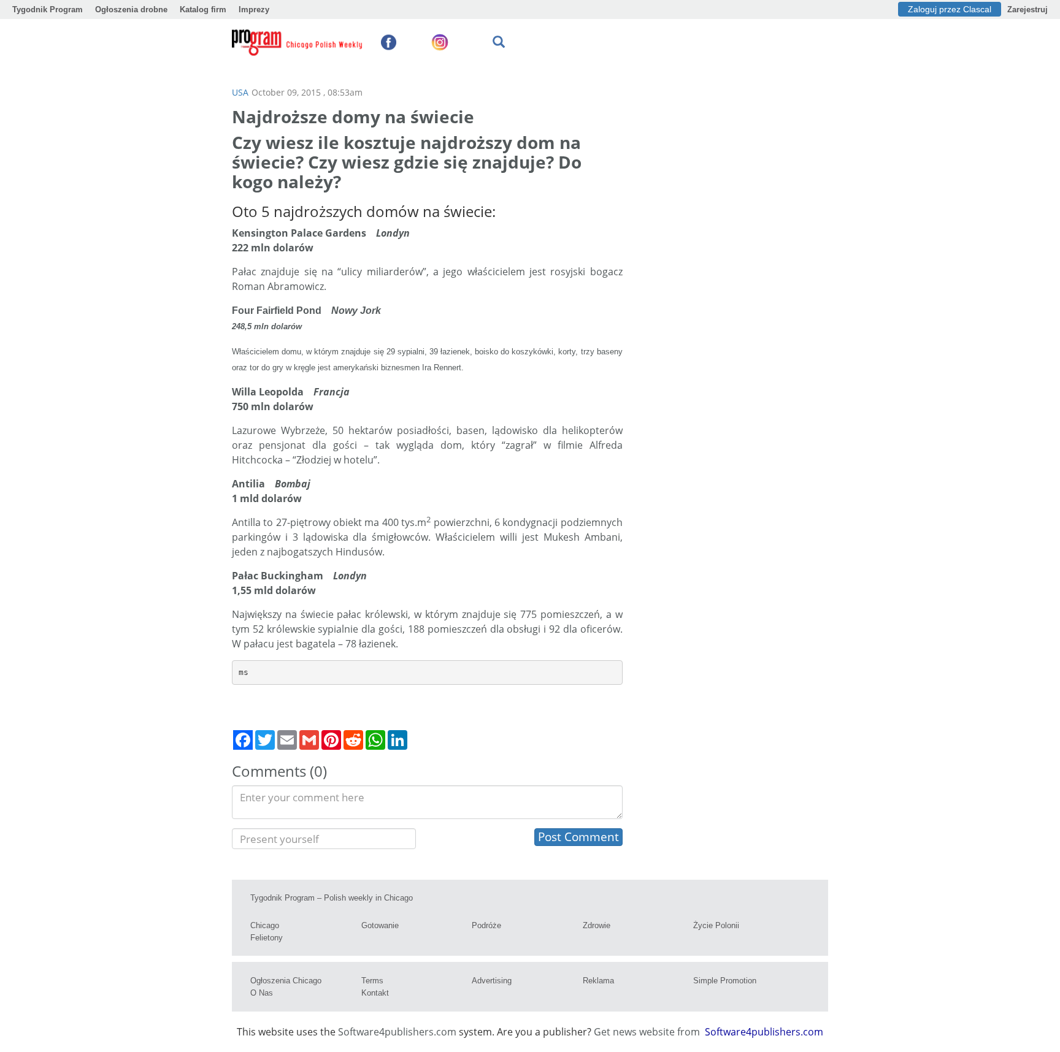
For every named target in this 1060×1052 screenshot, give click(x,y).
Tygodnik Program (47, 9)
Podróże (486, 925)
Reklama (598, 980)
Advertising (492, 980)
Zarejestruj (1027, 9)
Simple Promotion (724, 980)
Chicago (264, 925)
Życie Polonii (716, 925)
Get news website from (648, 1032)
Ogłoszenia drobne (131, 9)
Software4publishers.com (397, 1032)
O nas (261, 992)
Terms (372, 980)
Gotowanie (380, 925)
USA (240, 92)
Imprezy (254, 9)
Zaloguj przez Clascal (949, 9)
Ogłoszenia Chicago (285, 980)
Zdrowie (596, 925)
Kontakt (375, 992)
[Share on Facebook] (243, 740)
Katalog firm (203, 9)
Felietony (266, 937)
